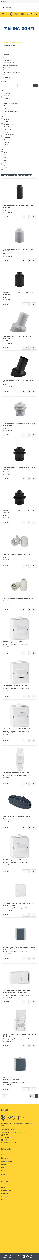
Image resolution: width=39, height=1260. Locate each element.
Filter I (3, 90)
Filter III (4, 149)
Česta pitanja (5, 1197)
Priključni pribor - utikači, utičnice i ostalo (14, 775)
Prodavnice (4, 1158)
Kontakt (3, 1200)
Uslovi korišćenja (6, 1161)
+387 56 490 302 (8, 1137)
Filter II (3, 116)
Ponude (3, 1167)
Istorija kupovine (6, 1190)
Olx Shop (6, 1135)
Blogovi (3, 1174)
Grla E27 (5, 254)
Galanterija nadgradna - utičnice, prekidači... (15, 644)
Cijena (3, 81)
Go (35, 85)
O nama (3, 1)
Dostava (3, 1164)
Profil (3, 1187)
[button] (3, 14)
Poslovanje (4, 1171)
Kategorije (5, 54)
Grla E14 (5, 210)
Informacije (4, 1193)
